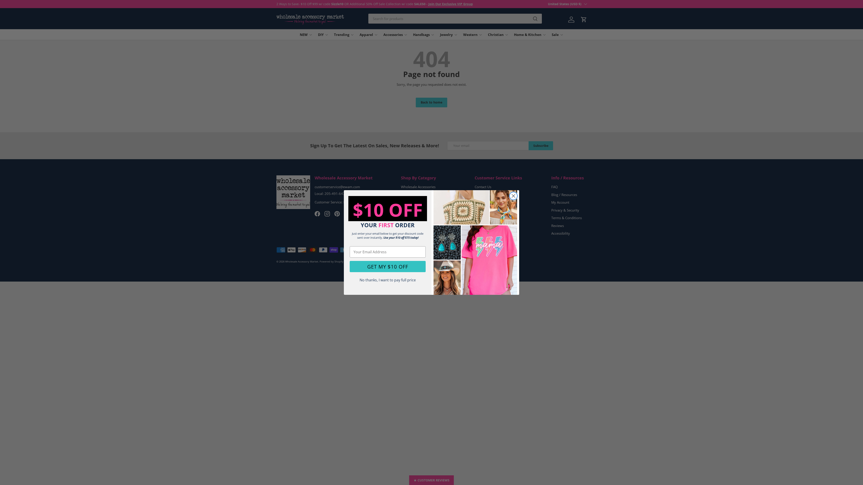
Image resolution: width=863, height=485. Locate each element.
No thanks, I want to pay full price (388, 280)
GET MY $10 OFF (387, 266)
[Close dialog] (513, 196)
